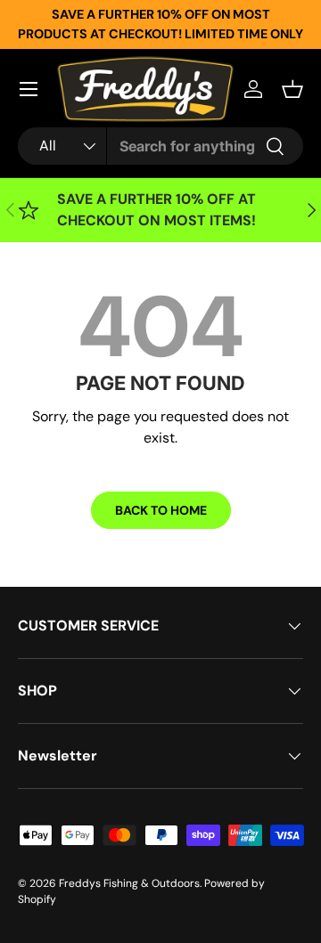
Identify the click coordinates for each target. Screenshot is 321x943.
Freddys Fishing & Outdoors (129, 883)
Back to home (161, 510)
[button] (292, 89)
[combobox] (160, 146)
